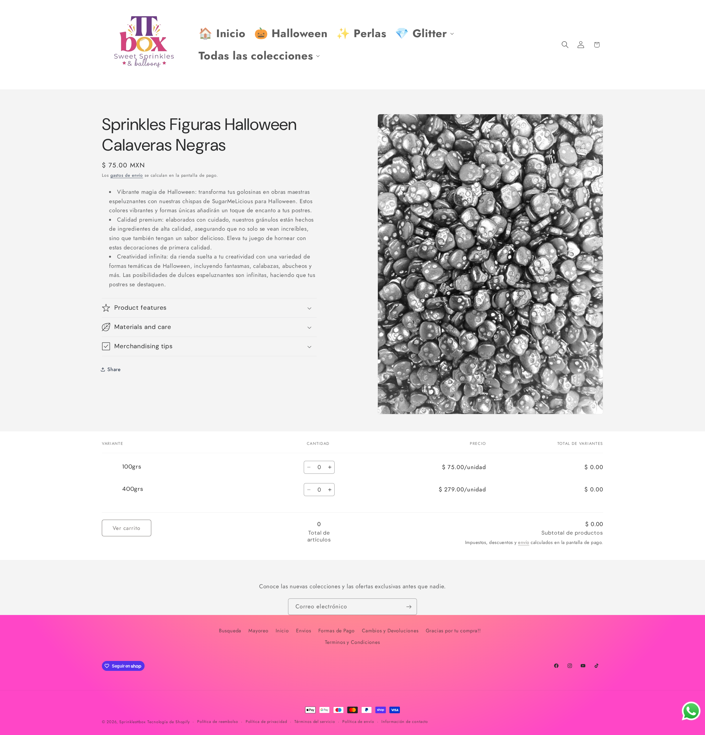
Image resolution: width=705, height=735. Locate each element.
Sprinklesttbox (132, 722)
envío (523, 542)
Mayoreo (258, 630)
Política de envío (358, 721)
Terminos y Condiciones (352, 642)
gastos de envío (126, 175)
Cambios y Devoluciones (390, 630)
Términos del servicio (314, 721)
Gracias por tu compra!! (453, 630)
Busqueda (230, 630)
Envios (303, 630)
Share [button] (114, 369)
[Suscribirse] (409, 606)
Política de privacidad (266, 721)
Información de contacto (404, 721)
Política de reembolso (217, 721)
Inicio (282, 630)
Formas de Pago (336, 630)
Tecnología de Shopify (168, 722)
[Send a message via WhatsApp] (691, 711)
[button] (424, 34)
